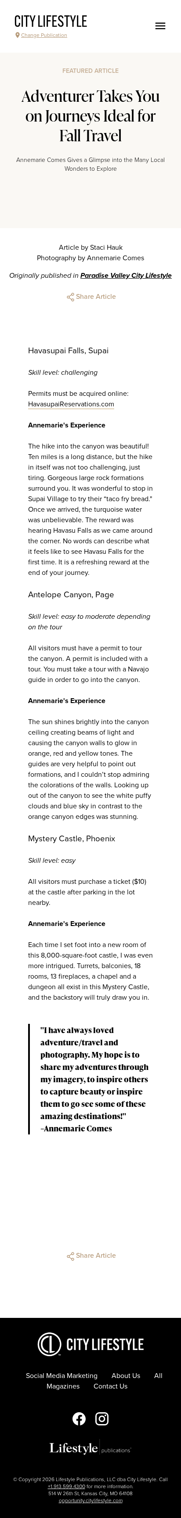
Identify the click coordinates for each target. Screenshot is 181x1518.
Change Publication (44, 35)
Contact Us (110, 1386)
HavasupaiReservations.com (71, 404)
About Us (126, 1375)
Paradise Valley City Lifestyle (126, 275)
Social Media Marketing (62, 1375)
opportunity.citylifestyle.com (91, 1500)
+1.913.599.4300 (66, 1486)
